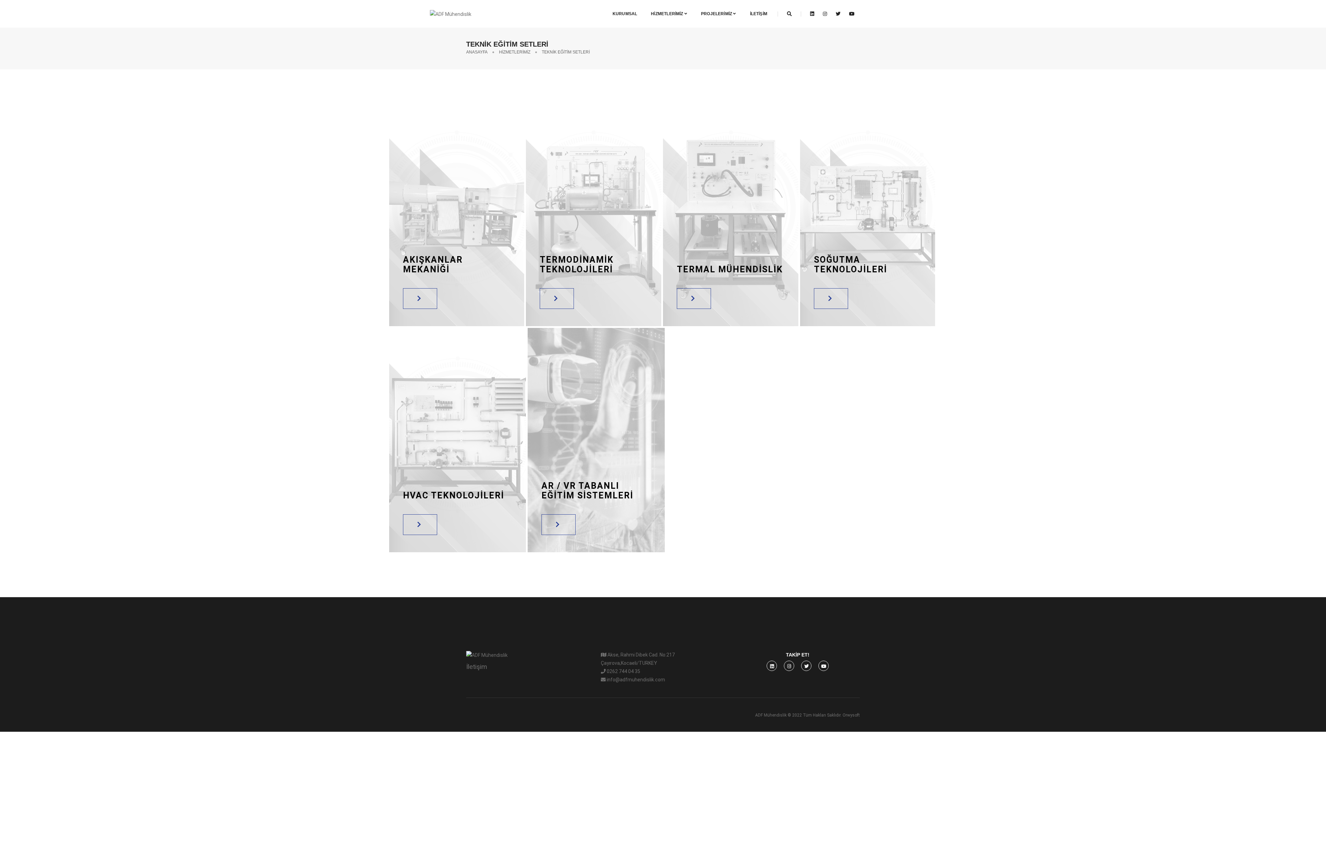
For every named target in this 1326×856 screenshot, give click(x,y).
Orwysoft (851, 715)
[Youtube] (850, 14)
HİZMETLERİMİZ (514, 52)
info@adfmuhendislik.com (635, 679)
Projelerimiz (717, 13)
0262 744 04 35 (623, 671)
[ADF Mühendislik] (429, 13)
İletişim (758, 13)
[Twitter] (838, 14)
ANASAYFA (477, 52)
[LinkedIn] (812, 14)
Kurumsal (625, 13)
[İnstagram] (825, 14)
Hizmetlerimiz (667, 13)
